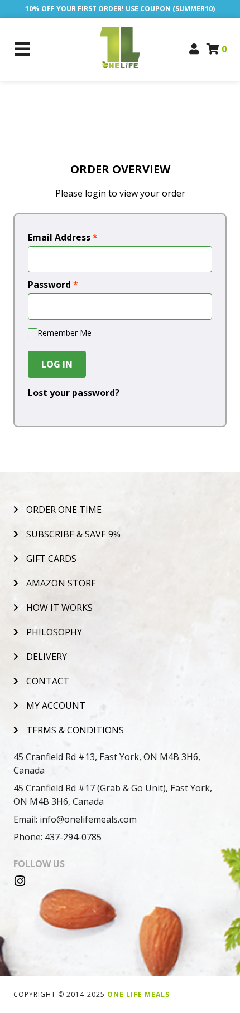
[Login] (194, 49)
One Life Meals (138, 994)
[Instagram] (19, 881)
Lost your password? (73, 392)
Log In (57, 364)
